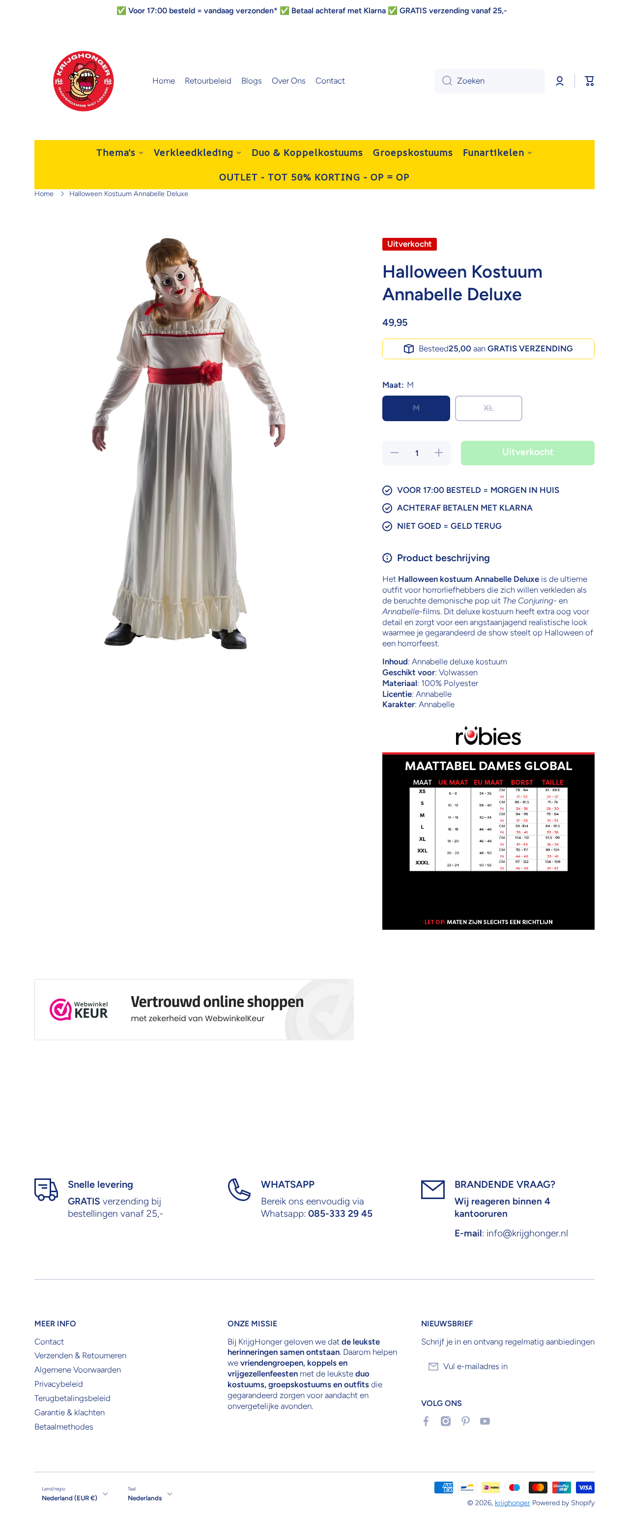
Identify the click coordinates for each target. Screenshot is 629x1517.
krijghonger (512, 1502)
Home (44, 193)
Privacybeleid (58, 1384)
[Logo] (83, 81)
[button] (590, 81)
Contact (49, 1341)
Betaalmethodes (63, 1426)
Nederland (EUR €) (69, 1498)
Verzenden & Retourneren (80, 1355)
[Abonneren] (582, 1366)
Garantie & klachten (69, 1412)
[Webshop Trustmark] (194, 1009)
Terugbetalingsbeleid (72, 1398)
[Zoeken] (443, 81)
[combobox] (490, 81)
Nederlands (145, 1498)
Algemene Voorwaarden (77, 1369)
